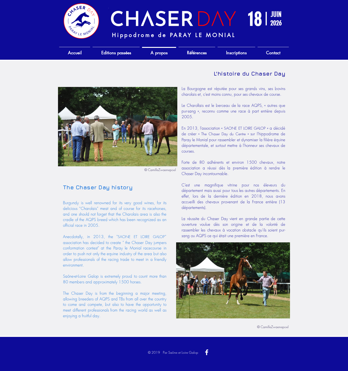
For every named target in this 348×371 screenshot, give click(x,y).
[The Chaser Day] (206, 352)
